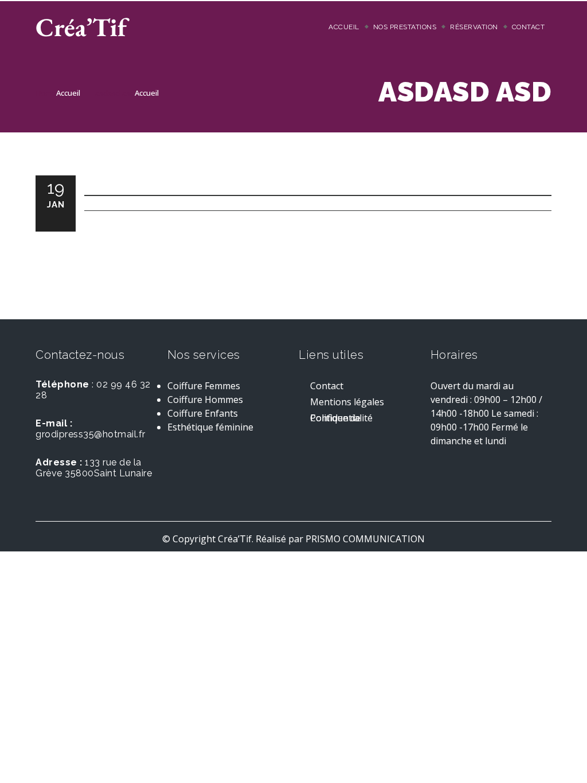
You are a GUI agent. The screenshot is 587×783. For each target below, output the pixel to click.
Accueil (343, 27)
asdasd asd (115, 93)
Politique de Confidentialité (341, 419)
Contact (528, 27)
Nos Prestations (405, 27)
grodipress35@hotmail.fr (91, 434)
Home (46, 93)
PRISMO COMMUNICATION (364, 539)
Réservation (474, 27)
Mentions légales (347, 403)
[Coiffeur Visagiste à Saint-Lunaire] (83, 27)
